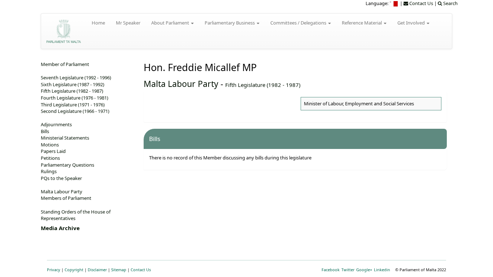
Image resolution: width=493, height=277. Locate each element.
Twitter (347, 269)
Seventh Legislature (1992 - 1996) (76, 77)
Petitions (50, 158)
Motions (50, 144)
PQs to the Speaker (61, 178)
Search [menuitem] (450, 3)
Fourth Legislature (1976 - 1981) (74, 97)
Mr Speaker (128, 22)
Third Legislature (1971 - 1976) (73, 104)
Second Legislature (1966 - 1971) (75, 111)
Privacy (53, 269)
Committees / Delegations (298, 22)
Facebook (331, 269)
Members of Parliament (66, 198)
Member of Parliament (65, 64)
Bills (45, 131)
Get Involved (411, 22)
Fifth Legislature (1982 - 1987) (262, 84)
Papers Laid (53, 151)
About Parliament (170, 22)
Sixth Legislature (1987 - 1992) (72, 84)
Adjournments (56, 124)
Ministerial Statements (65, 138)
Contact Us (141, 269)
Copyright (74, 269)
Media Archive (60, 228)
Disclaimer (97, 269)
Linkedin (382, 269)
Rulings (49, 171)
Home (98, 22)
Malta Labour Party (181, 83)
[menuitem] (394, 3)
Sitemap (118, 269)
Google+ (364, 269)
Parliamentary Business (230, 22)
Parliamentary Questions (67, 165)
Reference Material (362, 22)
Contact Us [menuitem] (420, 3)
